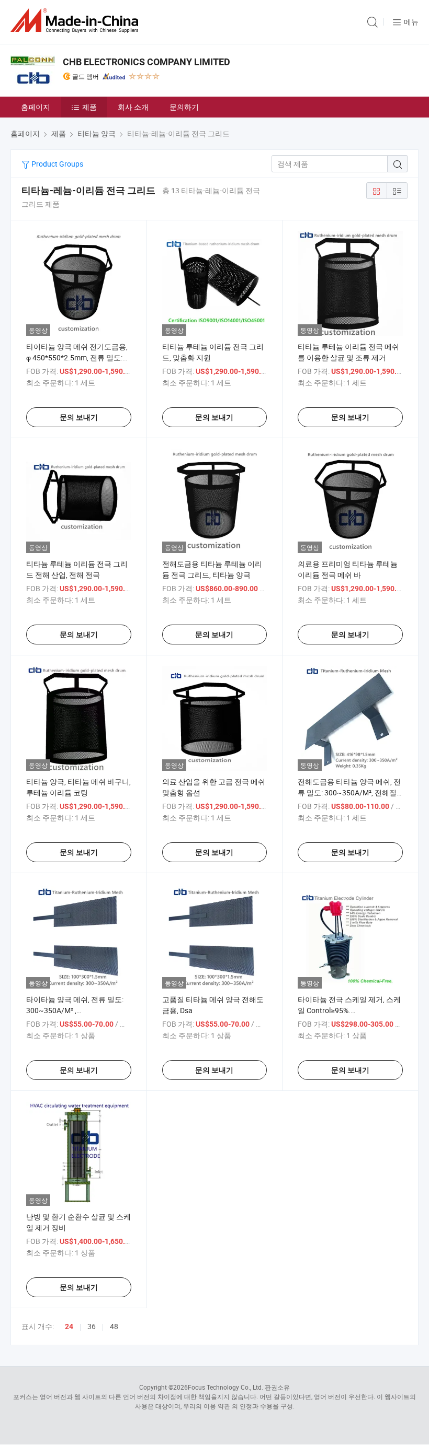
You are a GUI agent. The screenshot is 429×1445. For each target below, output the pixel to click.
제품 (89, 107)
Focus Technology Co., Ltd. (225, 1387)
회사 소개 (133, 107)
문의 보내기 (79, 417)
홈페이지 (35, 107)
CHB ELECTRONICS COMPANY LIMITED (146, 61)
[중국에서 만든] (76, 20)
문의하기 (184, 107)
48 (114, 1326)
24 (69, 1326)
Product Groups (56, 164)
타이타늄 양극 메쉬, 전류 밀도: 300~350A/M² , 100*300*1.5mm (74, 1010)
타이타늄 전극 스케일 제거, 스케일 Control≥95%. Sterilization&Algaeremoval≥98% (350, 1010)
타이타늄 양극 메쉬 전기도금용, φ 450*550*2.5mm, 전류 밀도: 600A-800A (77, 357)
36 (91, 1326)
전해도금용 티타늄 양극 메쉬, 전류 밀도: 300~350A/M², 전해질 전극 (349, 792)
